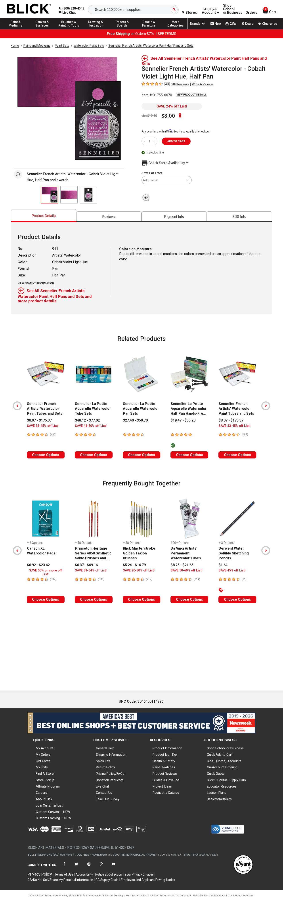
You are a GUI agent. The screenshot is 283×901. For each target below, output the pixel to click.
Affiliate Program (48, 786)
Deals (249, 23)
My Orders (43, 755)
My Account (44, 748)
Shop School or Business (225, 748)
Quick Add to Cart (219, 755)
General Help (105, 748)
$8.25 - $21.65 (182, 565)
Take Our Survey (107, 799)
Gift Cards (43, 761)
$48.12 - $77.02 (87, 420)
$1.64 (223, 565)
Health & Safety (164, 761)
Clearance (269, 23)
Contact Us (104, 793)
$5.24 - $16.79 (134, 565)
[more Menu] (176, 29)
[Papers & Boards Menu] (122, 29)
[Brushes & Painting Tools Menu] (69, 29)
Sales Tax (103, 761)
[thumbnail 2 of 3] (69, 194)
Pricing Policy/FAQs (110, 774)
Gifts (233, 23)
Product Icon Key (165, 755)
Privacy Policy (40, 874)
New (218, 23)
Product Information (167, 748)
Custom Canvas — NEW (53, 812)
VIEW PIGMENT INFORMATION (36, 283)
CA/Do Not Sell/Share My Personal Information (60, 880)
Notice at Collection (108, 874)
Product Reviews (165, 774)
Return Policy (105, 767)
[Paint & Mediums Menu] (15, 29)
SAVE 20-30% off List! (139, 570)
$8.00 (168, 116)
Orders (251, 12)
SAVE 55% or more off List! (45, 572)
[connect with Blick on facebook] (64, 867)
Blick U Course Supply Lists (226, 780)
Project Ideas (162, 786)
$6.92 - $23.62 (38, 565)
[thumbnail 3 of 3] (88, 194)
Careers (41, 793)
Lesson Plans (216, 793)
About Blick (44, 799)
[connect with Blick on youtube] (113, 867)
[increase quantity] (154, 141)
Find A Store (45, 774)
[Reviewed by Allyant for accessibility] (243, 865)
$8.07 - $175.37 (39, 420)
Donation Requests (110, 780)
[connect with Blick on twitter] (76, 867)
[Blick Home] (29, 9)
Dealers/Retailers (219, 799)
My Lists (42, 767)
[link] (67, 12)
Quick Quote (216, 774)
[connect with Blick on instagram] (88, 867)
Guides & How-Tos (166, 780)
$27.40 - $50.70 (135, 420)
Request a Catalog (166, 793)
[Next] (265, 405)
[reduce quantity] (145, 141)
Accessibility (84, 874)
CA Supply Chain (107, 880)
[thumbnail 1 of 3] (49, 194)
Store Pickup (45, 780)
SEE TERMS (167, 34)
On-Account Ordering (222, 767)
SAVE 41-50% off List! (91, 426)
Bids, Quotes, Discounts (224, 761)
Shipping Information (111, 755)
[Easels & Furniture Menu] (149, 29)
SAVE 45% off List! (232, 570)
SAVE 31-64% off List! (91, 570)
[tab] (43, 215)
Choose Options (45, 455)
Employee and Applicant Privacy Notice (148, 880)
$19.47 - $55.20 (183, 420)
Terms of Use (63, 874)
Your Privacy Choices (139, 874)
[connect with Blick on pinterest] (101, 867)
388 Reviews (180, 84)
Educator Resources (222, 786)
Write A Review (202, 84)
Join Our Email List (49, 805)
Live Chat (102, 786)
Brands (195, 23)
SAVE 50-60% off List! (186, 570)
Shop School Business (232, 9)
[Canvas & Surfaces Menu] (42, 29)
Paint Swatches (164, 767)
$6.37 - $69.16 (86, 565)
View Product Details (191, 94)
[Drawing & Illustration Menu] (95, 29)
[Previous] (17, 405)
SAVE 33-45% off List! (43, 426)
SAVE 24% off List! (172, 106)
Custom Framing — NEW (53, 818)
